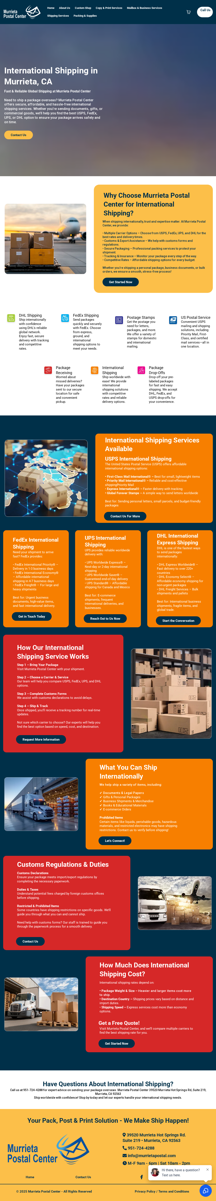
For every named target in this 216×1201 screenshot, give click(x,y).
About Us (64, 7)
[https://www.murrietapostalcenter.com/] (22, 12)
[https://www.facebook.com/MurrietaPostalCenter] (142, 1177)
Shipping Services (58, 15)
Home (50, 7)
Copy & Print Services (109, 7)
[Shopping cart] (188, 12)
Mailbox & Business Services (144, 7)
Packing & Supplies (85, 15)
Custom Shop (83, 7)
